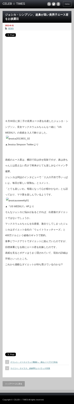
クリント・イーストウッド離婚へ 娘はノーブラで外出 (34, 362)
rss (49, 4)
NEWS (11, 28)
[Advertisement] (37, 76)
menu (67, 4)
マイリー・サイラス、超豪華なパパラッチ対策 (30, 368)
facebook (58, 4)
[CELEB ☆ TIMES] (17, 4)
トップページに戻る (13, 384)
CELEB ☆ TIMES (21, 400)
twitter (54, 4)
